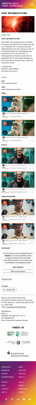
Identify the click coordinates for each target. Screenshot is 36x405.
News (20, 367)
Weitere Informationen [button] (18, 271)
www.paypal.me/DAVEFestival (16, 307)
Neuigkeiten (10, 290)
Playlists (5, 389)
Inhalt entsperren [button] (18, 267)
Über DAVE (22, 370)
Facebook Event (7, 279)
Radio (4, 385)
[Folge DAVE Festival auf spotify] (30, 399)
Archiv (21, 382)
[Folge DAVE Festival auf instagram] (12, 399)
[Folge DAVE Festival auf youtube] (24, 399)
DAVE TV (4, 392)
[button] (3, 401)
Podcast (5, 382)
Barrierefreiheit (8, 377)
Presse (21, 385)
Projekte (22, 374)
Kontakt (5, 374)
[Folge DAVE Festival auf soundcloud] (18, 399)
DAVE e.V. (22, 377)
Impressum (5, 370)
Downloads (23, 389)
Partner (22, 392)
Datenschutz (6, 367)
